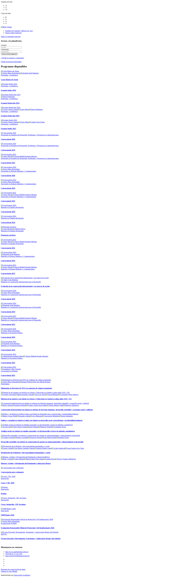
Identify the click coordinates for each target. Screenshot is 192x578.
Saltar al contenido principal (10, 37)
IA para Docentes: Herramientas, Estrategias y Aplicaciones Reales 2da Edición (30, 538)
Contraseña (5, 49)
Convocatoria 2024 (8, 150)
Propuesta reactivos (8, 235)
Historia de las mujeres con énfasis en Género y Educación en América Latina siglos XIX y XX (36, 399)
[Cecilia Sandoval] (58, 448)
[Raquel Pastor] (25, 382)
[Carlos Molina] (18, 459)
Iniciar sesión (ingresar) (13, 33)
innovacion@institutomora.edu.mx (17, 556)
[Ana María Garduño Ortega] (23, 448)
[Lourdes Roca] (49, 459)
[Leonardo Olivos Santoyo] (68, 394)
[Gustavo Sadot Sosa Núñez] (36, 405)
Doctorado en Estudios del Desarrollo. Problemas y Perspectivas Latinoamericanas (30, 135)
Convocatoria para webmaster (12, 472)
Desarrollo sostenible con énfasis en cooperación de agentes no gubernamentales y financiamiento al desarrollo (42, 442)
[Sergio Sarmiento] (66, 416)
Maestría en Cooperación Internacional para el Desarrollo (21, 282)
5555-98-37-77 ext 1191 (13, 554)
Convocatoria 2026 (8, 139)
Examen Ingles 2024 (8, 90)
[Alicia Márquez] (52, 394)
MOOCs (4, 534)
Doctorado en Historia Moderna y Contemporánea (18, 171)
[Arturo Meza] (23, 109)
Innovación (5, 478)
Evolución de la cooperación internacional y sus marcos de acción (25, 286)
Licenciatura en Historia (9, 371)
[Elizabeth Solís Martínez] (29, 73)
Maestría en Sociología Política (12, 333)
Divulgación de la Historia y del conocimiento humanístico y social (25, 453)
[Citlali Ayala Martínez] (9, 280)
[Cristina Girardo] (7, 437)
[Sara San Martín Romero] (41, 382)
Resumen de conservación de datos (13, 569)
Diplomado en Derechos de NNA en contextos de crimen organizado (26, 388)
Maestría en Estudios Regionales (12, 207)
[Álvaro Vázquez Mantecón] (65, 459)
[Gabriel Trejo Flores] (37, 122)
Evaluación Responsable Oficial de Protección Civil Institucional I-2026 (27, 528)
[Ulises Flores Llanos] (19, 427)
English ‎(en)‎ (9, 31)
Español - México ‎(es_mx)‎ (23, 31)
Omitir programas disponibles (11, 62)
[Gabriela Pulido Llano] (42, 448)
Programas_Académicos (9, 75)
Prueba (3, 494)
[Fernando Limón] (23, 416)
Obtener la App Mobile (9, 571)
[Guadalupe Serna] (59, 427)
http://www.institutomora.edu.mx (16, 552)
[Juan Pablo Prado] (49, 437)
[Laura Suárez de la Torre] (74, 448)
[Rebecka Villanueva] (71, 405)
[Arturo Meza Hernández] (10, 73)
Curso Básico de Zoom (9, 80)
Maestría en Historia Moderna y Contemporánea (18, 256)
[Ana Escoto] (6, 427)
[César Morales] (7, 229)
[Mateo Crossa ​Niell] (8, 416)
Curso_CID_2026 (7, 483)
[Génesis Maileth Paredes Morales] (24, 156)
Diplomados (5, 384)
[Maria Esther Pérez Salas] (33, 459)
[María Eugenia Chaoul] (24, 394)
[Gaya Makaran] (36, 416)
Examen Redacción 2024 (10, 103)
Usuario (3, 45)
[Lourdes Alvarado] (8, 394)
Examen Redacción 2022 (10, 116)
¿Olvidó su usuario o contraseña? (12, 58)
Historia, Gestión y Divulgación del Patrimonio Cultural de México (26, 463)
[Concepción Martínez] (50, 416)
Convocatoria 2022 (8, 163)
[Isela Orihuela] (33, 427)
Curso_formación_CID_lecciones (13, 504)
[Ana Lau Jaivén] (39, 394)
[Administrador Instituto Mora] (12, 356)
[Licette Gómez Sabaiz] (9, 109)
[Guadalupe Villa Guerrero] (11, 369)
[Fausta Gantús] (7, 448)
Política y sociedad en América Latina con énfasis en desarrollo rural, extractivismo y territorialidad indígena (41, 420)
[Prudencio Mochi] (19, 405)
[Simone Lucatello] (21, 437)
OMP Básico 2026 (7, 515)
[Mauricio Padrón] (45, 427)
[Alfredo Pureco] (19, 229)
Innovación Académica (22, 575)
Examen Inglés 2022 (8, 129)
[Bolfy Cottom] (6, 459)
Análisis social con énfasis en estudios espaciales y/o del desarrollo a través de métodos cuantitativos (38, 431)
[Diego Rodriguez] (8, 97)
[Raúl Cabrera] (6, 405)
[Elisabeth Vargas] (62, 437)
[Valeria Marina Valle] (55, 405)
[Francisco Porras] (35, 437)
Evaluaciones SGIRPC (9, 523)
